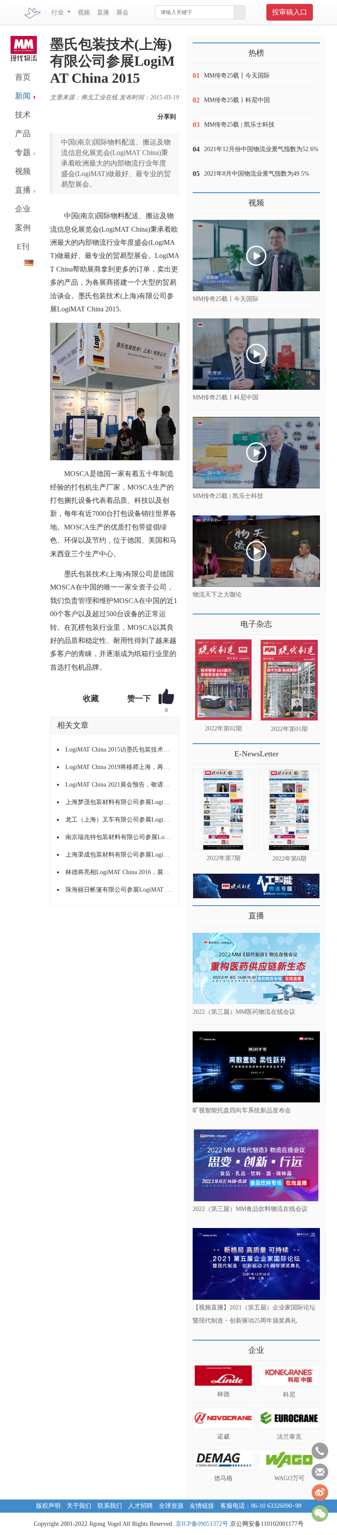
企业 (23, 209)
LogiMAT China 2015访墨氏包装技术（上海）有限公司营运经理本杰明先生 (118, 749)
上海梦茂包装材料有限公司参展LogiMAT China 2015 (118, 802)
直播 (103, 12)
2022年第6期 (289, 858)
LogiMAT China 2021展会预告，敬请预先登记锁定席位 (118, 784)
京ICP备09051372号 (202, 1524)
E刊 (23, 246)
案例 (23, 227)
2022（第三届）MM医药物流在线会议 (244, 1012)
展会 (122, 12)
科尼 (289, 1394)
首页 (23, 77)
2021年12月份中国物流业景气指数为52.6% (261, 149)
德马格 (223, 1478)
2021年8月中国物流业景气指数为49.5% (256, 173)
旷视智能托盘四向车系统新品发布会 (242, 1110)
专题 (23, 152)
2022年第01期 (289, 729)
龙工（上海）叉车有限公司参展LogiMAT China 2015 (118, 819)
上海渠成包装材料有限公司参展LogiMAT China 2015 (118, 854)
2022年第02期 (223, 728)
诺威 (223, 1436)
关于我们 (79, 1506)
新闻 (23, 96)
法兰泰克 (289, 1436)
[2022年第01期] (289, 680)
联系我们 (109, 1506)
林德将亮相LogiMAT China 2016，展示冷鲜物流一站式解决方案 (118, 872)
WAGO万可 (289, 1478)
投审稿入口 (289, 12)
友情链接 (202, 1506)
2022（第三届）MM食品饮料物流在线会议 (250, 1208)
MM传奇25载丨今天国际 (237, 75)
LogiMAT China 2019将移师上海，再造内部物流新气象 (118, 767)
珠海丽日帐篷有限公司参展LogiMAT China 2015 (118, 889)
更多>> (201, 621)
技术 (23, 114)
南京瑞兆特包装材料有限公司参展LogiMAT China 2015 (118, 837)
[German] (22, 261)
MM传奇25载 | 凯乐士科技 (239, 124)
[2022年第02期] (223, 679)
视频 (84, 12)
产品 (23, 133)
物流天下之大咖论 (217, 594)
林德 (223, 1394)
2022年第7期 (223, 858)
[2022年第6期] (289, 809)
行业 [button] (58, 12)
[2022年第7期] (223, 809)
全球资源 (171, 1506)
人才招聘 (140, 1506)
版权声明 (48, 1506)
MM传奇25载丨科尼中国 (237, 100)
